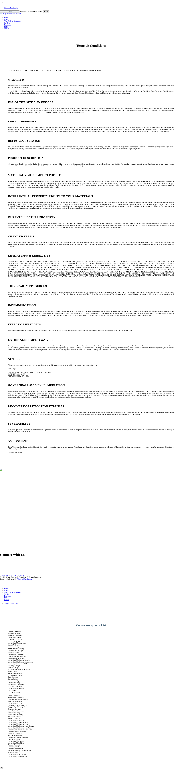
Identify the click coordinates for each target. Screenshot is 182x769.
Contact (6, 600)
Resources (7, 596)
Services (7, 594)
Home (6, 588)
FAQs (6, 598)
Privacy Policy (5, 575)
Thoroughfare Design (24, 579)
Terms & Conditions (17, 575)
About (6, 590)
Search (46, 11)
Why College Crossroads (12, 592)
